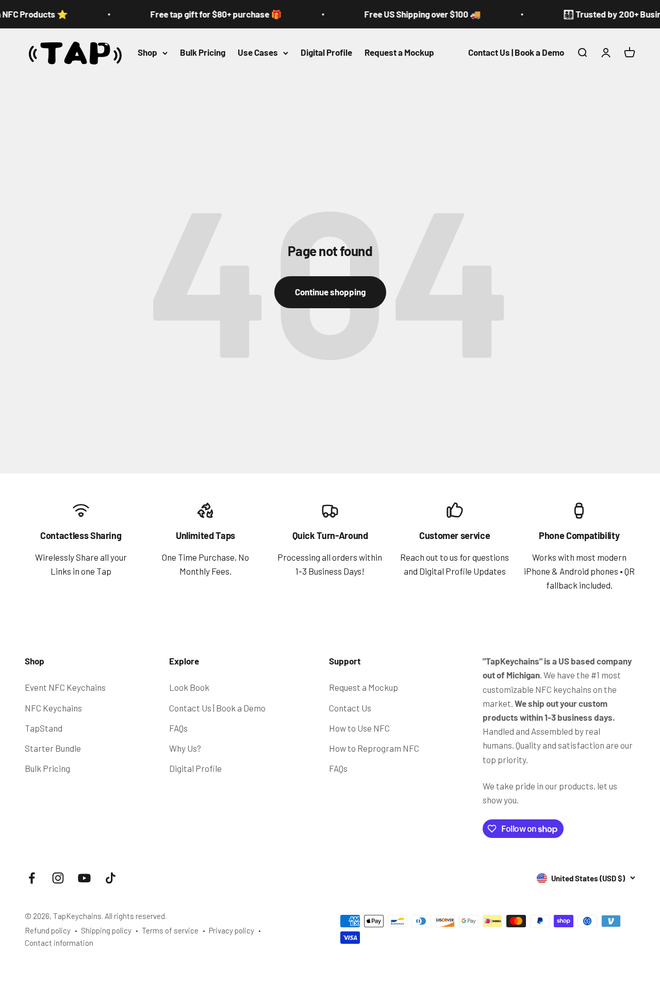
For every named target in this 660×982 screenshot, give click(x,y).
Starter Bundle (53, 748)
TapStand (43, 728)
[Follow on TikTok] (111, 878)
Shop (147, 52)
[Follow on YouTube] (84, 878)
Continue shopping (330, 292)
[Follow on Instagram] (58, 878)
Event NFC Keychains (65, 687)
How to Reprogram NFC (374, 748)
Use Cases (258, 52)
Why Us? (185, 748)
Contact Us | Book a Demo (516, 52)
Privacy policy (231, 930)
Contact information (59, 942)
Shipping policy (106, 930)
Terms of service (170, 930)
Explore (184, 661)
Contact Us (350, 708)
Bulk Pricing (202, 52)
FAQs (178, 728)
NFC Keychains (53, 708)
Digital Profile (326, 52)
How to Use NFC (359, 728)
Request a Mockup (399, 52)
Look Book (189, 687)
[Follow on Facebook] (32, 878)
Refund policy (48, 930)
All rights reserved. (136, 916)
